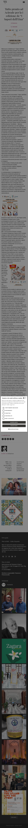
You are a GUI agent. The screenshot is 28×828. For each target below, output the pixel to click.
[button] (13, 429)
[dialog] (14, 414)
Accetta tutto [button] (14, 422)
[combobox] (23, 398)
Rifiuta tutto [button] (14, 425)
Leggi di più (12, 404)
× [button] (25, 397)
